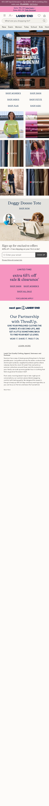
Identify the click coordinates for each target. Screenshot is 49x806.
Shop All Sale (24, 291)
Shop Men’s (13, 99)
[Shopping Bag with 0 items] (44, 15)
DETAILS (34, 4)
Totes (26, 27)
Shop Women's (31, 286)
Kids (41, 27)
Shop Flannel (24, 79)
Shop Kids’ (35, 105)
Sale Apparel (30, 10)
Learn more (24, 346)
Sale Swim (29, 8)
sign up (41, 255)
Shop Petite (36, 99)
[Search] (44, 21)
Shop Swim (35, 93)
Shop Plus (13, 105)
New (4, 27)
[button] (4, 15)
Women (18, 27)
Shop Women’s (13, 93)
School (34, 27)
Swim (10, 27)
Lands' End (24, 16)
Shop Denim (24, 85)
